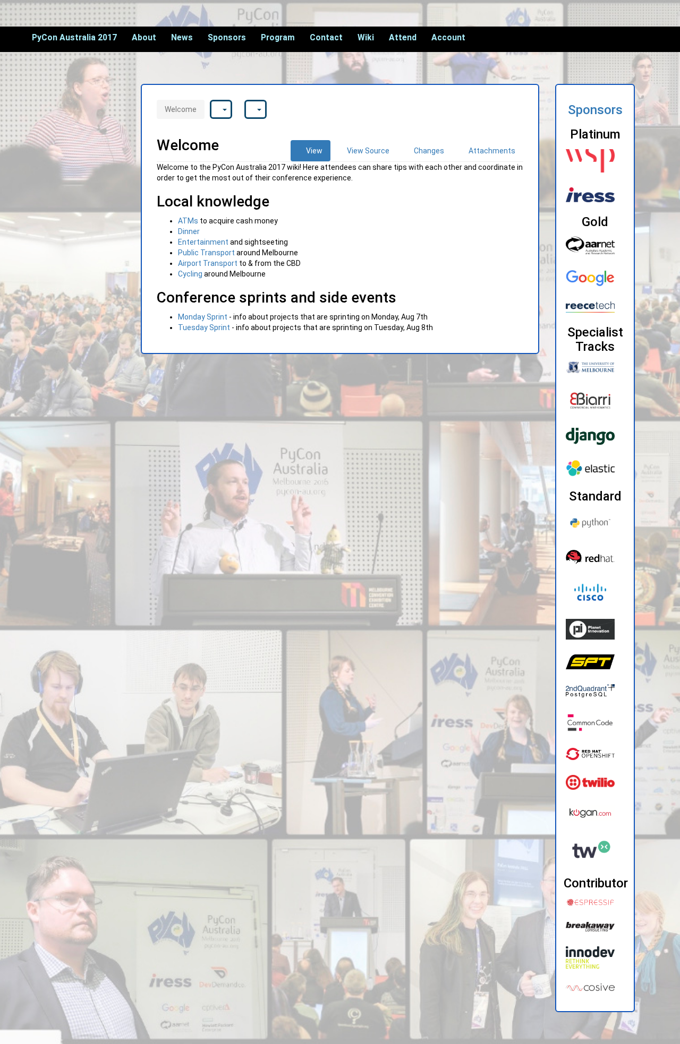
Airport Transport (207, 263)
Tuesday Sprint (204, 327)
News (182, 37)
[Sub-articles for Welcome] (221, 109)
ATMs (188, 221)
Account (448, 37)
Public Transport (206, 252)
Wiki (366, 37)
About (144, 37)
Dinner (189, 231)
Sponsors (227, 37)
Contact (326, 37)
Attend (402, 37)
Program (278, 37)
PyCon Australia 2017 (74, 37)
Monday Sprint (202, 317)
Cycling (190, 274)
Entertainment (203, 242)
